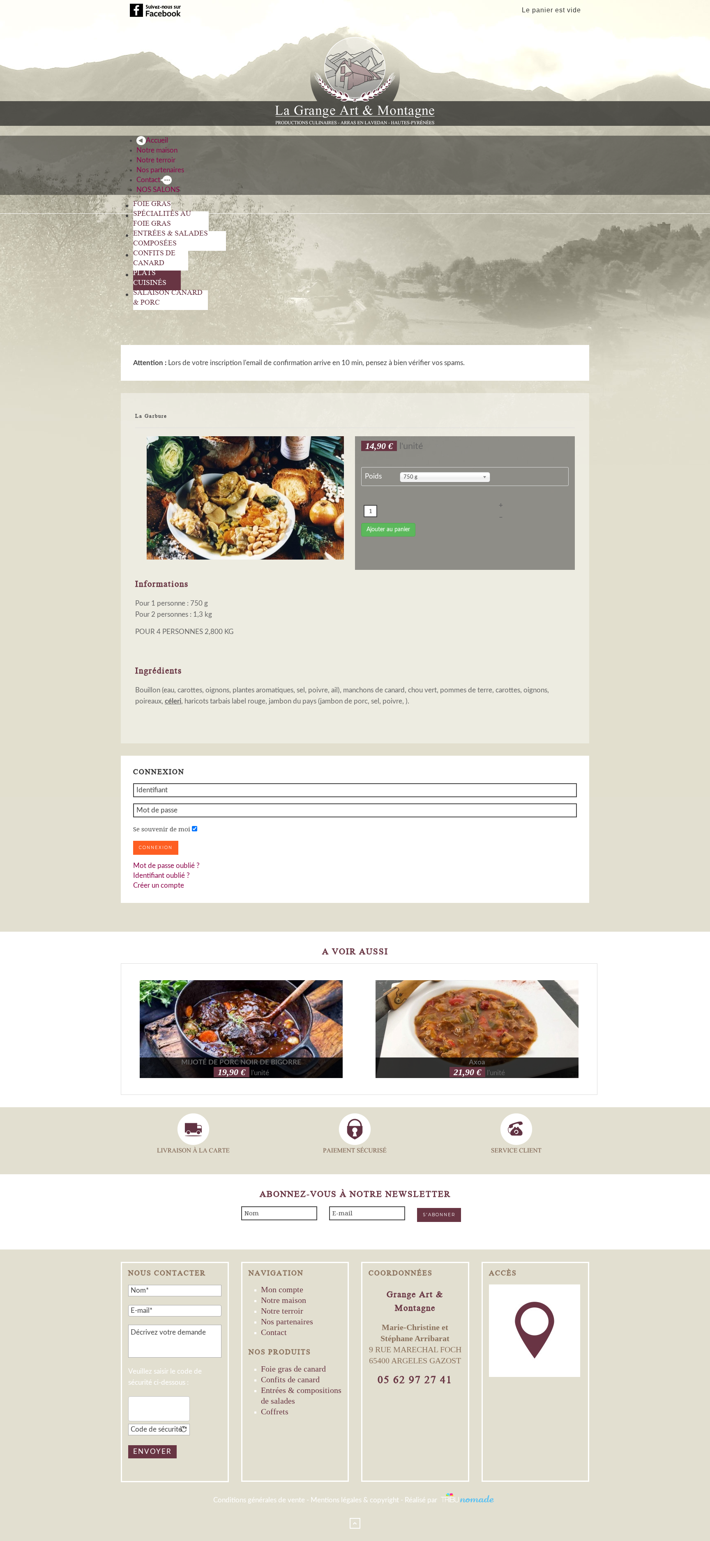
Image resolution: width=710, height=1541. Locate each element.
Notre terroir (282, 1310)
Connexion (156, 847)
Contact (274, 1332)
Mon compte (282, 1289)
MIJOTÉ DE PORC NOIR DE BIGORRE (241, 1062)
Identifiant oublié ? (161, 875)
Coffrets (274, 1411)
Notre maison (283, 1300)
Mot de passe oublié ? (166, 865)
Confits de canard (290, 1379)
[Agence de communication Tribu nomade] (468, 1500)
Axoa (477, 1062)
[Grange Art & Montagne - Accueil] (355, 77)
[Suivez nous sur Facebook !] (155, 10)
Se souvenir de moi (161, 829)
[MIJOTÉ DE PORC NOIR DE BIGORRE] (241, 1028)
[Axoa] (477, 1028)
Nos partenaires (287, 1321)
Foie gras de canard (293, 1368)
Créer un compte (158, 885)
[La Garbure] (245, 497)
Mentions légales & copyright (355, 1500)
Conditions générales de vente (259, 1500)
